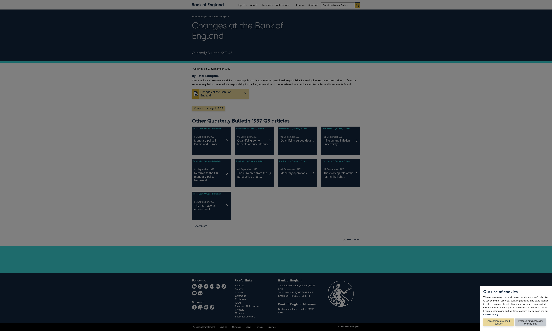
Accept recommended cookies (498, 322)
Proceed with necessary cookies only (530, 322)
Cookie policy (490, 314)
